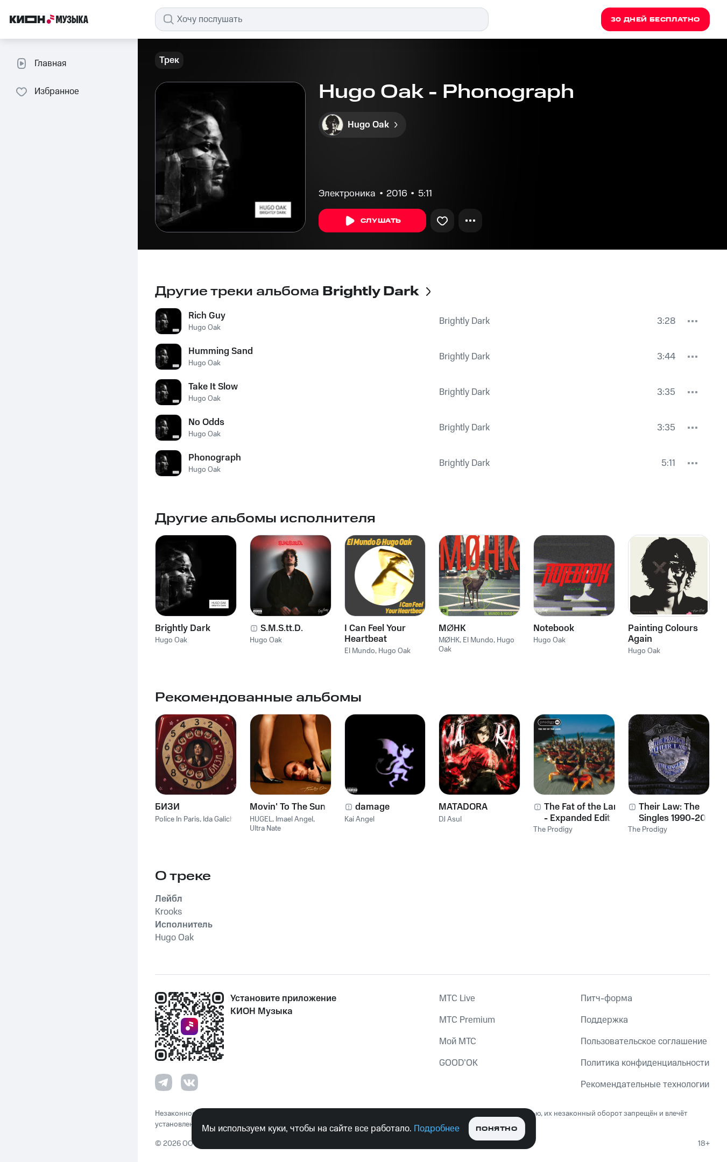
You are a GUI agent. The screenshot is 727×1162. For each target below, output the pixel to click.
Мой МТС (457, 1041)
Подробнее (437, 1128)
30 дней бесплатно (655, 19)
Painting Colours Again (663, 633)
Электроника (347, 193)
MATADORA (463, 807)
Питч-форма (606, 998)
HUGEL (261, 819)
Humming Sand (220, 351)
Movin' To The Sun (288, 807)
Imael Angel (294, 819)
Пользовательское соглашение (644, 1041)
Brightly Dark (464, 321)
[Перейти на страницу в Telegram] (163, 1082)
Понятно (496, 1128)
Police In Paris (177, 819)
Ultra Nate (265, 828)
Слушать (381, 220)
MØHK (452, 628)
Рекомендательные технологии (645, 1084)
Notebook (553, 628)
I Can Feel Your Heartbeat (375, 633)
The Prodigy (553, 829)
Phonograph (214, 457)
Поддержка (604, 1020)
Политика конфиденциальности (645, 1063)
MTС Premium (467, 1020)
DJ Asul (450, 819)
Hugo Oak (204, 327)
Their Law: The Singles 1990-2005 (678, 812)
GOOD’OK (458, 1063)
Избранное (56, 91)
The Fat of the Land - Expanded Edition (584, 812)
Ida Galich (218, 819)
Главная (50, 63)
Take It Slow (213, 386)
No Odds (206, 422)
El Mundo (359, 651)
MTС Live (457, 998)
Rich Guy (206, 315)
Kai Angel (359, 819)
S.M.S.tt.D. (281, 628)
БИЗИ (167, 807)
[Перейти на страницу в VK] (189, 1082)
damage (372, 807)
